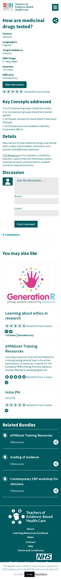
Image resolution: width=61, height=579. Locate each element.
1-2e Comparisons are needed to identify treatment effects (26, 127)
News (30, 537)
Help (30, 546)
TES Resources (11, 155)
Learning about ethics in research (26, 316)
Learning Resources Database (30, 533)
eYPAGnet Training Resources (21, 348)
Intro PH (12, 392)
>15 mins (10, 335)
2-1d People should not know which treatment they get (30, 120)
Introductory (26, 335)
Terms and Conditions (30, 550)
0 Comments (11, 235)
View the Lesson (14, 84)
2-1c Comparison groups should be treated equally (27, 113)
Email (18, 208)
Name (18, 196)
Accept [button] (29, 574)
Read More (41, 574)
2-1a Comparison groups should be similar (27, 108)
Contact (31, 542)
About (30, 529)
